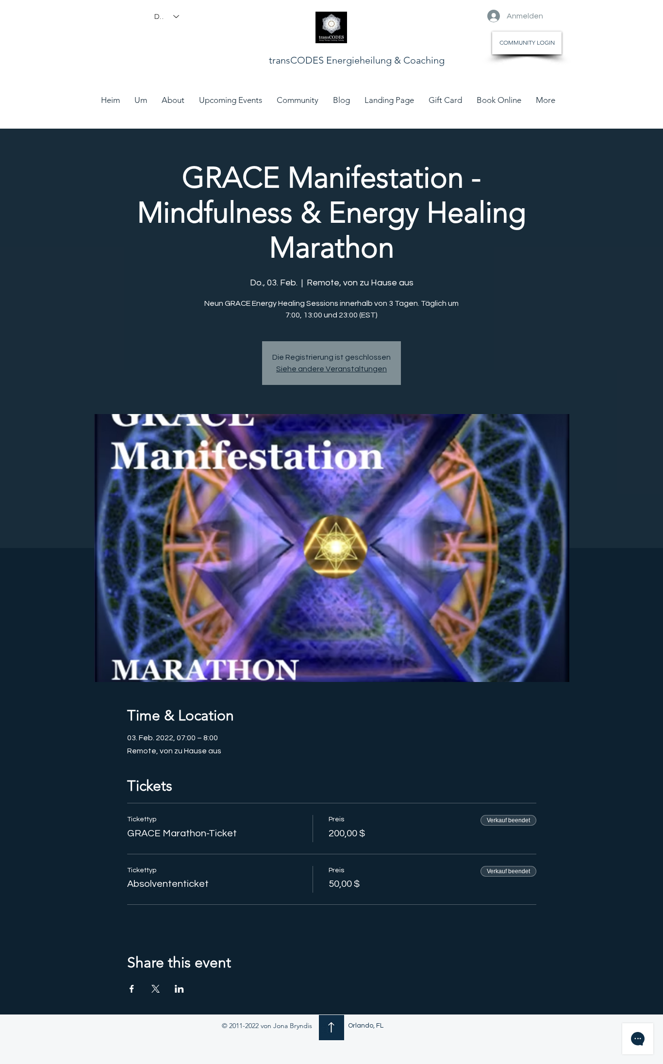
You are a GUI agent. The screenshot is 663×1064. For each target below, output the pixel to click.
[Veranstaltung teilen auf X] (155, 989)
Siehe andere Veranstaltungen (331, 369)
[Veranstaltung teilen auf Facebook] (131, 989)
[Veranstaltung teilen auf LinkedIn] (179, 989)
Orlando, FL (365, 1025)
